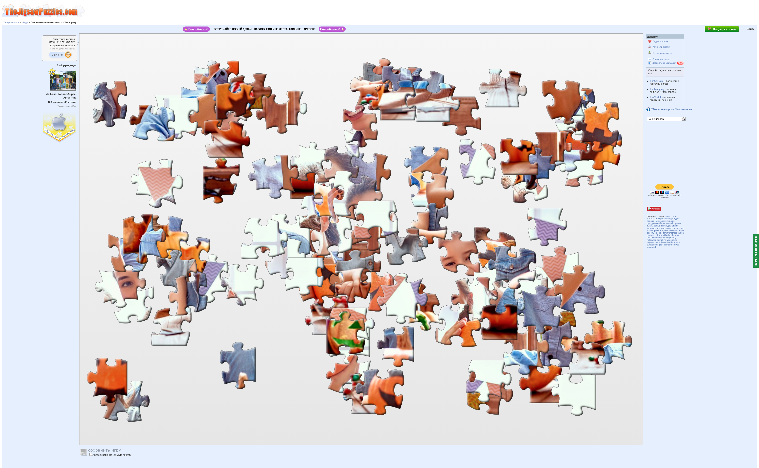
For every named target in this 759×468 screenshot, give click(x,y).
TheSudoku (656, 97)
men (649, 237)
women (655, 237)
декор (664, 226)
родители (665, 218)
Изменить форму (661, 47)
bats (656, 244)
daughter (671, 235)
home (663, 242)
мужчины (660, 221)
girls (679, 235)
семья (674, 216)
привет (677, 223)
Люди (25, 22)
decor (658, 242)
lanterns (651, 247)
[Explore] (60, 55)
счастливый (667, 223)
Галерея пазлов (11, 22)
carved (675, 244)
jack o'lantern (665, 244)
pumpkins (661, 240)
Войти (750, 28)
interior (670, 242)
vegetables (672, 240)
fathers (681, 233)
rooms (677, 242)
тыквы (650, 226)
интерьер (651, 228)
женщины (670, 221)
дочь (677, 218)
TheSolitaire (657, 81)
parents (650, 235)
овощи (657, 226)
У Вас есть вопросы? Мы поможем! (672, 109)
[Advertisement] (422, 11)
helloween (651, 240)
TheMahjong (657, 89)
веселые (651, 233)
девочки (651, 221)
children (658, 235)
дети (672, 218)
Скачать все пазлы (662, 53)
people (659, 233)
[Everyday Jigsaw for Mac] (59, 126)
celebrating (664, 237)
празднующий (654, 223)
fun (656, 247)
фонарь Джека (661, 230)
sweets (650, 244)
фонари (680, 230)
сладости (670, 228)
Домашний (672, 226)
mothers (673, 233)
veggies (650, 242)
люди (667, 216)
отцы (657, 218)
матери (650, 218)
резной (672, 230)
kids (665, 235)
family (666, 233)
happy (673, 237)
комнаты (661, 228)
